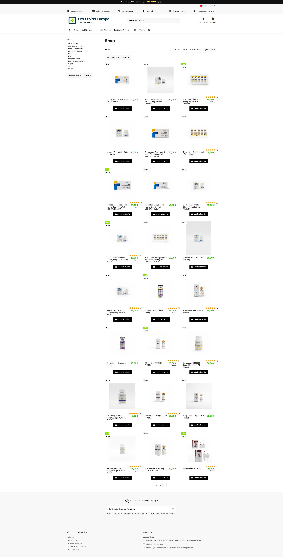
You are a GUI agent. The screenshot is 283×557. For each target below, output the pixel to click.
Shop (69, 39)
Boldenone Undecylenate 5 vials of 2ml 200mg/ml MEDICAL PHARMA (156, 260)
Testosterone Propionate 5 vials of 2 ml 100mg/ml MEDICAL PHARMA (117, 207)
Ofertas (71, 537)
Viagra (70, 64)
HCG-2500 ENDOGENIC (192, 468)
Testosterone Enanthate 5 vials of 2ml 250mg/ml (117, 100)
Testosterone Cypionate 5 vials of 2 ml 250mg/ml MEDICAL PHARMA (155, 207)
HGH (70, 54)
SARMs (70, 69)
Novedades (72, 540)
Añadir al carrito (123, 109)
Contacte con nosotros (77, 546)
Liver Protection (74, 59)
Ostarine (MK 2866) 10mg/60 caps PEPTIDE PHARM (116, 418)
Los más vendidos (75, 543)
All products (73, 44)
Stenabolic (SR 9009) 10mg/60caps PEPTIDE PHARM (192, 365)
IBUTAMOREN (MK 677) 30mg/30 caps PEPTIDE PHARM (116, 470)
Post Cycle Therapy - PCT (77, 51)
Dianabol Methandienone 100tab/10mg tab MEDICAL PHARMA (117, 260)
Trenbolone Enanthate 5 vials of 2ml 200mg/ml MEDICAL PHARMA (155, 154)
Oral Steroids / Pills (75, 46)
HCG (69, 56)
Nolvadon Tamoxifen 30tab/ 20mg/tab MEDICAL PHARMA (155, 101)
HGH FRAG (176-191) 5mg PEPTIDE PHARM (154, 469)
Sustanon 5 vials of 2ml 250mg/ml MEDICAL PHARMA (192, 101)
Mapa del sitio (73, 550)
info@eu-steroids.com (154, 544)
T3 (69, 66)
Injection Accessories (76, 61)
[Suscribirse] (173, 509)
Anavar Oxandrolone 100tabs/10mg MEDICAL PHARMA (116, 312)
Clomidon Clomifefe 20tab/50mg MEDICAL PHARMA (191, 207)
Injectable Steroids (75, 49)
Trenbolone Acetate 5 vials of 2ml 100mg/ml (194, 153)
